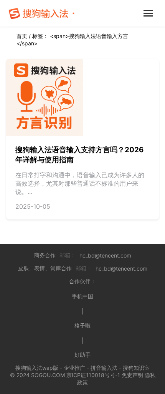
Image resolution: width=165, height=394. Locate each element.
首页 (21, 36)
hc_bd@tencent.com (105, 255)
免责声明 (132, 375)
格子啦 (82, 325)
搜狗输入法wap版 (36, 367)
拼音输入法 (104, 367)
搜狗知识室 (136, 367)
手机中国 (82, 296)
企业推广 (74, 367)
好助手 (82, 354)
